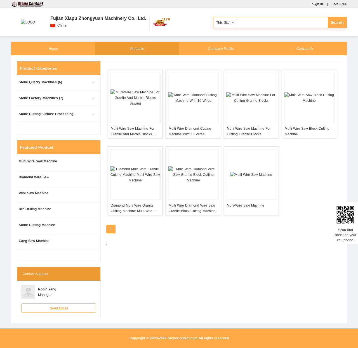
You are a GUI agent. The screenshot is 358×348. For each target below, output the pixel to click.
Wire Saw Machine (33, 193)
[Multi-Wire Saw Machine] (251, 175)
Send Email (59, 308)
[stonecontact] (27, 6)
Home (53, 49)
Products (137, 49)
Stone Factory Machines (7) (41, 98)
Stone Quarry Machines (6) (40, 82)
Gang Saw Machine (34, 241)
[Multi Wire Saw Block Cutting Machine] (309, 98)
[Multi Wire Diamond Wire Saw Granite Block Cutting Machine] (193, 175)
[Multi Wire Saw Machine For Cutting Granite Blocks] (251, 98)
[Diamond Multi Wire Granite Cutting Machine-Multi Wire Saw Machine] (135, 175)
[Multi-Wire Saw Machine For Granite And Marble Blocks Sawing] (135, 98)
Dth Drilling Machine (35, 209)
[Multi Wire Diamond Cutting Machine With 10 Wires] (193, 98)
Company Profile (221, 49)
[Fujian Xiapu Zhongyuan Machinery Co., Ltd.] (28, 19)
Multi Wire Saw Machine (38, 161)
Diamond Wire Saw (34, 177)
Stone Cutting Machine (37, 225)
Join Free (339, 4)
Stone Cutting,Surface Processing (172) (48, 114)
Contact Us (305, 49)
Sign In (317, 4)
